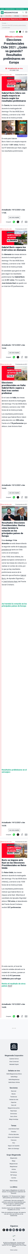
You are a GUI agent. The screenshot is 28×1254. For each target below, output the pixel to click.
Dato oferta (13, 1116)
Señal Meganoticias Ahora (14, 1074)
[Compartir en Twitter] (20, 32)
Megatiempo (13, 1166)
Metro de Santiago (13, 1148)
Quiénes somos (19, 1245)
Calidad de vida (13, 1099)
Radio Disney (13, 1180)
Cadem (2, 9)
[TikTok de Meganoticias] (17, 1231)
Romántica (13, 1172)
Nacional (13, 1091)
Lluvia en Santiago (20, 9)
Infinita (14, 1169)
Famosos (13, 1140)
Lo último (9, 15)
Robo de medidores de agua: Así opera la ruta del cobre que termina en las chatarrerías (14, 1214)
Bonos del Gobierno (13, 1137)
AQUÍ (10, 986)
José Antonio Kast (10, 582)
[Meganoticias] (14, 1047)
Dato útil (13, 1105)
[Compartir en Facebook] (23, 32)
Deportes (13, 1102)
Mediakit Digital (14, 1064)
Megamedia (13, 1158)
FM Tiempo (13, 1175)
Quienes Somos (14, 1058)
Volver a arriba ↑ (14, 1250)
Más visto (25, 15)
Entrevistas (13, 1113)
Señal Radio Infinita (14, 1082)
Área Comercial (14, 1061)
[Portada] (1, 16)
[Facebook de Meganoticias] (4, 1231)
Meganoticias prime (13, 1108)
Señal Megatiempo (14, 1079)
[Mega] (14, 1239)
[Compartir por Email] (26, 32)
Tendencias (13, 1096)
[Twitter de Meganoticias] (7, 1231)
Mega (13, 1161)
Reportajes (13, 1111)
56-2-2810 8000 (10, 1245)
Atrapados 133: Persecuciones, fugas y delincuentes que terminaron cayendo (13, 1196)
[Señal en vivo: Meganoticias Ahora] (14, 20)
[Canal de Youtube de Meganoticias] (13, 1231)
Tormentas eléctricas (10, 9)
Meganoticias (14, 1163)
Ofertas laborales (14, 1134)
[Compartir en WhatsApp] (17, 32)
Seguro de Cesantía (13, 1146)
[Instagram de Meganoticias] (10, 1231)
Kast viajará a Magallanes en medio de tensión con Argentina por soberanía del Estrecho (13, 1191)
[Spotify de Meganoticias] (20, 1231)
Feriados (13, 1131)
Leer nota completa (14, 217)
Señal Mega (14, 1076)
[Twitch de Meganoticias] (23, 1231)
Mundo (14, 1094)
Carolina (13, 1178)
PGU (13, 1143)
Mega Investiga (13, 1119)
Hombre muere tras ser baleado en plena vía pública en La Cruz (13, 1208)
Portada (4, 23)
